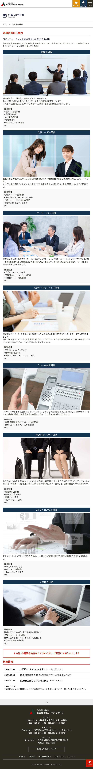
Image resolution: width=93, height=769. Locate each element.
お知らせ (22, 756)
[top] (12, 4)
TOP (5, 24)
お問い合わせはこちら (46, 749)
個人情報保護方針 (45, 756)
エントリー (71, 756)
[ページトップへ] (46, 702)
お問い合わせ (59, 756)
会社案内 (32, 756)
